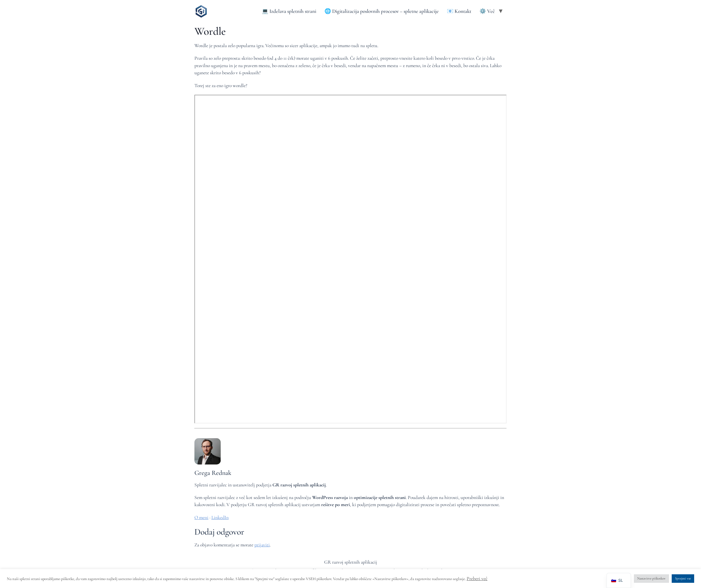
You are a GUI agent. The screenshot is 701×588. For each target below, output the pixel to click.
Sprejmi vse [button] (683, 578)
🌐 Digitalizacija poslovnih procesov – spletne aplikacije (381, 11)
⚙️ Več (487, 11)
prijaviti (262, 545)
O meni (201, 517)
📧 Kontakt (459, 11)
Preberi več (477, 578)
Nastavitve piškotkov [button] (651, 578)
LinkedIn (220, 517)
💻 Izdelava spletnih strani (289, 11)
